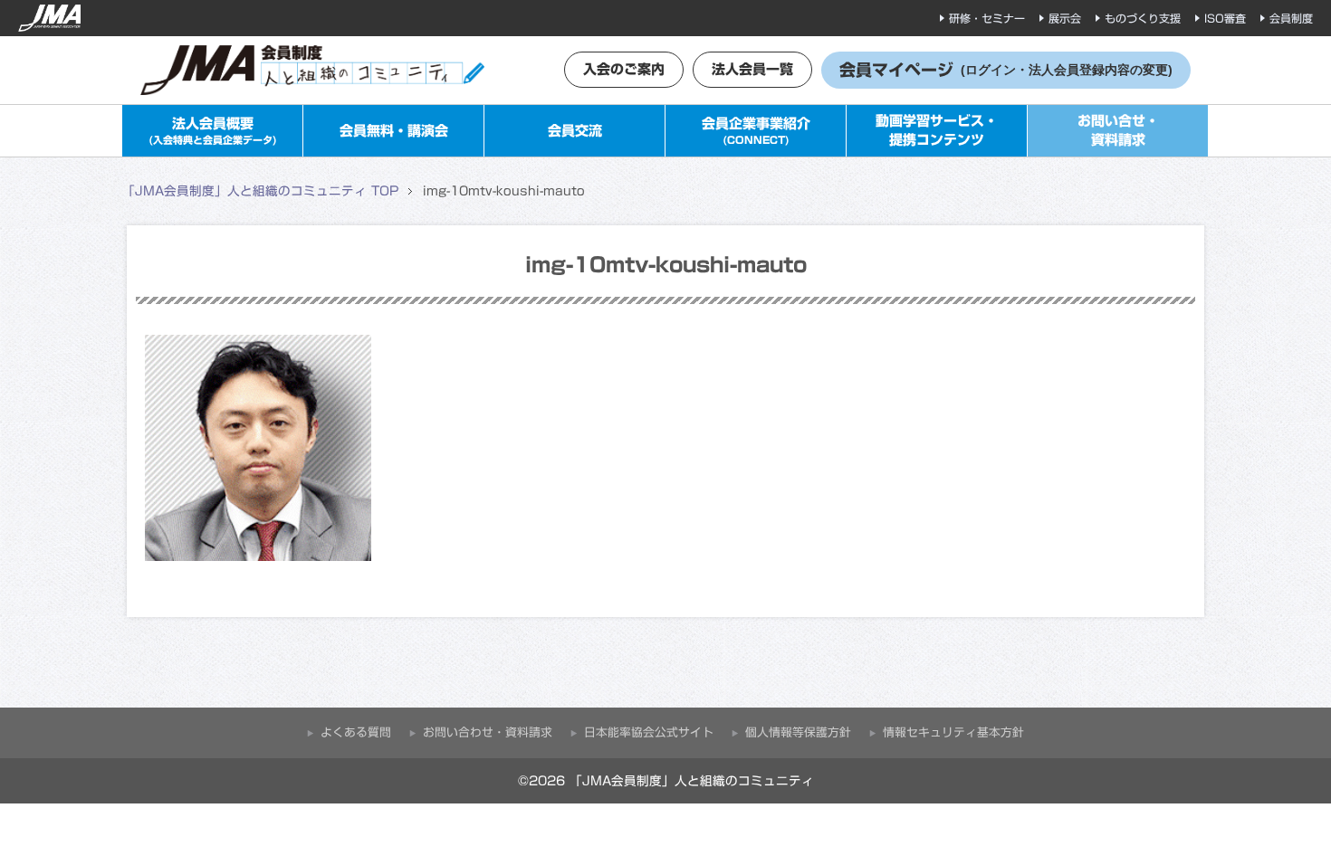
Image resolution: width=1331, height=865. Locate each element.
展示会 (1065, 18)
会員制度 (1291, 18)
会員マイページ (1006, 70)
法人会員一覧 (752, 69)
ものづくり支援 (1143, 18)
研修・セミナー (987, 18)
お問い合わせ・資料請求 (487, 732)
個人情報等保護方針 (798, 732)
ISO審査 (1225, 18)
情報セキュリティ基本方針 (953, 732)
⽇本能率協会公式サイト (648, 732)
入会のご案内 (624, 69)
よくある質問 (356, 732)
